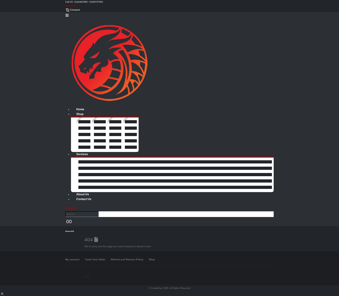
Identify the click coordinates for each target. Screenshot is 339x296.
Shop (80, 114)
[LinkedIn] (87, 276)
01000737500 (96, 2)
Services (82, 154)
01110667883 (81, 2)
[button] (67, 15)
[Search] (100, 214)
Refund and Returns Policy (127, 259)
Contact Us (83, 199)
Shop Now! (70, 6)
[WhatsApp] (88, 276)
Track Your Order (95, 259)
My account (72, 259)
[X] (86, 276)
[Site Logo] (109, 62)
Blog (152, 259)
